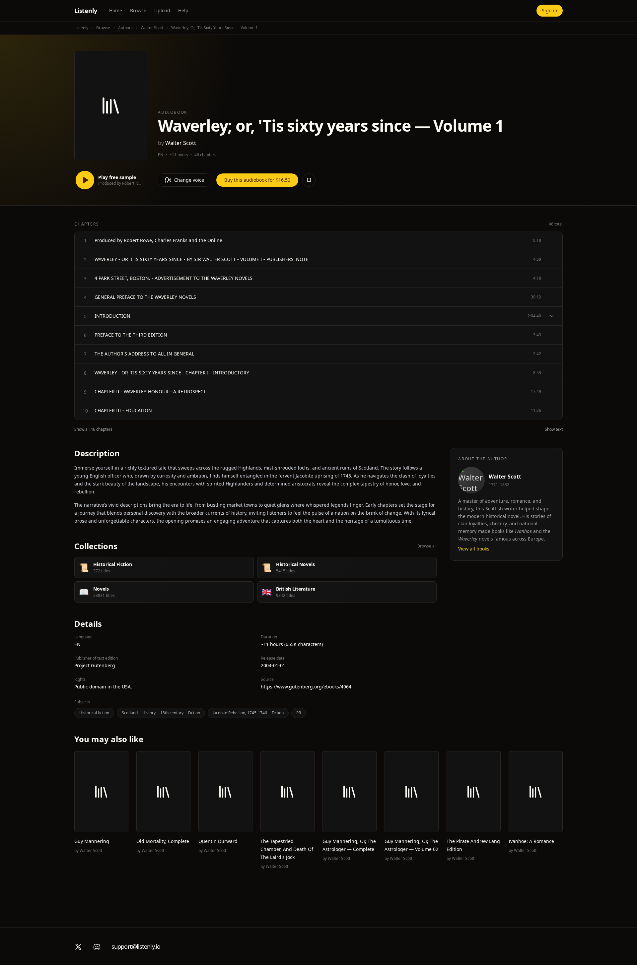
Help (183, 10)
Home (115, 10)
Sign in (549, 10)
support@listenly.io (135, 946)
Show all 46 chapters (93, 429)
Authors (125, 28)
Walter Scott (152, 28)
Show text (554, 429)
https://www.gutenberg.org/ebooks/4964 (306, 686)
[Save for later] (309, 180)
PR (298, 713)
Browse (138, 10)
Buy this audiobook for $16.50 (257, 180)
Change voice (189, 180)
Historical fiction (94, 713)
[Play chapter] (85, 240)
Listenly (85, 11)
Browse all (427, 546)
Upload (162, 10)
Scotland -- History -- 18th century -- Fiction (161, 713)
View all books (473, 549)
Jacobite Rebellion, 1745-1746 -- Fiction (248, 713)
